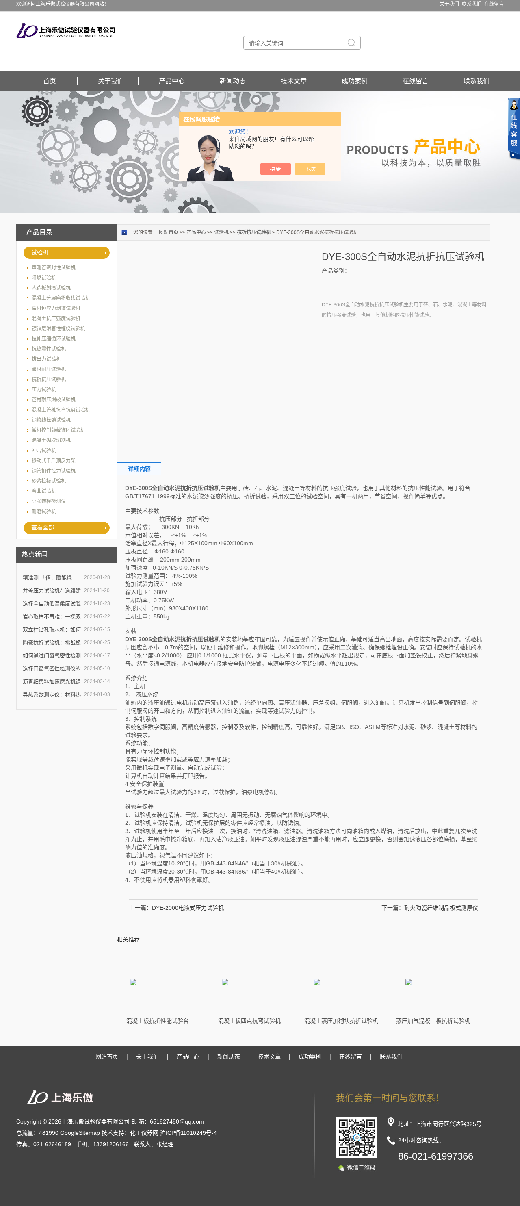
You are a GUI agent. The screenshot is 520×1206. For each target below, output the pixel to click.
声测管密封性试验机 (54, 268)
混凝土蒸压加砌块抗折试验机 (341, 1020)
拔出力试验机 (46, 359)
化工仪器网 (144, 1133)
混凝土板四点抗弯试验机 (249, 1020)
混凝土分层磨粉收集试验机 (61, 298)
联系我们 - (473, 4)
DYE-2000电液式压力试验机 (188, 907)
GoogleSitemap (80, 1133)
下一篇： (392, 907)
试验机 (39, 252)
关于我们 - (451, 4)
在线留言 (494, 4)
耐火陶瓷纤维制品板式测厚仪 (441, 907)
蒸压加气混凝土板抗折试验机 (433, 1020)
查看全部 (42, 527)
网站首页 (168, 232)
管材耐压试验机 (49, 369)
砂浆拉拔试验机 (49, 481)
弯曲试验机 (44, 491)
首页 (49, 81)
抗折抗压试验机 (49, 379)
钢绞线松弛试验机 (51, 420)
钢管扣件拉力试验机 (54, 471)
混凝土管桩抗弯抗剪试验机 (61, 410)
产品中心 (172, 81)
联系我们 (477, 81)
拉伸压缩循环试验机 (54, 339)
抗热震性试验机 (49, 349)
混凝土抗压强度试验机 (56, 318)
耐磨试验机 (44, 511)
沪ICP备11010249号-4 (188, 1133)
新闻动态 (233, 81)
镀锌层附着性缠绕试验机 (58, 329)
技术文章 (294, 81)
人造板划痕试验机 (51, 288)
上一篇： (140, 907)
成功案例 (355, 81)
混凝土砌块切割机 (51, 440)
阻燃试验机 (44, 278)
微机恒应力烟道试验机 (56, 308)
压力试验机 (44, 390)
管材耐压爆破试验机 (54, 400)
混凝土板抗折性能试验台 (157, 1020)
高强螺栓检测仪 (49, 501)
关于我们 (111, 81)
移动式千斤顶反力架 (54, 461)
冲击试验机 (44, 450)
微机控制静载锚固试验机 (58, 430)
